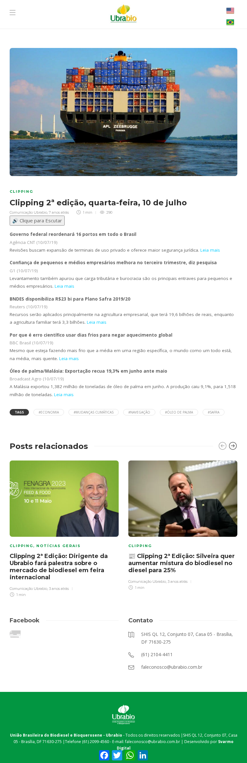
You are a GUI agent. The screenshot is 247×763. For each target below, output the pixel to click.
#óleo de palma (179, 412)
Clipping (21, 191)
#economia (49, 412)
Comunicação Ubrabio (28, 212)
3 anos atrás (59, 588)
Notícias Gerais (58, 546)
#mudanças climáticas (94, 412)
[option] (64, 528)
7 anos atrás (59, 212)
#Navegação (139, 412)
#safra (213, 412)
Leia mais (210, 250)
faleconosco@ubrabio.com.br (152, 741)
